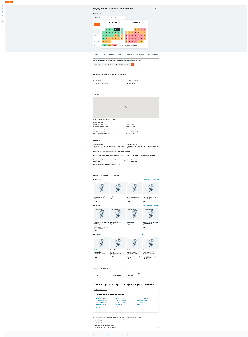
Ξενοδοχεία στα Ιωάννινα (101, 302)
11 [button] (115, 32)
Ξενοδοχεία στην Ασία (109, 334)
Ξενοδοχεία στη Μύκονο (142, 297)
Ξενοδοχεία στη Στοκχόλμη (122, 300)
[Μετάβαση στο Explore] (2, 15)
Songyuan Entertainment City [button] (116, 196)
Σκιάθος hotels (140, 306)
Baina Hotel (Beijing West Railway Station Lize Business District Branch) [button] (134, 197)
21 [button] (103, 38)
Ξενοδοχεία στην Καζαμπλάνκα (143, 298)
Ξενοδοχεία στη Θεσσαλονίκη (102, 297)
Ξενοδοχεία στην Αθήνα (142, 300)
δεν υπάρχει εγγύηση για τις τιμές (121, 319)
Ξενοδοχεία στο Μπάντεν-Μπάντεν (124, 298)
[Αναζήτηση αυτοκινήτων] (2, 11)
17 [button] (112, 35)
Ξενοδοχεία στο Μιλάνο (101, 304)
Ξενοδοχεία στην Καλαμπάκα (122, 297)
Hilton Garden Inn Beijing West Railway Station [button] (149, 251)
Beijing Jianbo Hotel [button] (131, 222)
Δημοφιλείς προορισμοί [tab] (100, 289)
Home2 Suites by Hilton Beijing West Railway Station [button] (133, 251)
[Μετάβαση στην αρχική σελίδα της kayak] (9, 2)
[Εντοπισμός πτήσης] (2, 17)
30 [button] (109, 41)
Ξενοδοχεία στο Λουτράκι (101, 300)
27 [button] (121, 38)
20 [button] (122, 35)
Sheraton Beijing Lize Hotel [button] (116, 249)
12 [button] (118, 32)
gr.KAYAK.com (95, 334)
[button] (2, 2)
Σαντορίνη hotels (99, 307)
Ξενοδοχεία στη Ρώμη (121, 302)
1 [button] (106, 29)
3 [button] (112, 29)
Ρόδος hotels (139, 304)
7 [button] (103, 32)
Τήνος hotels (98, 306)
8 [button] (106, 32)
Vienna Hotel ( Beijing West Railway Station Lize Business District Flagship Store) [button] (150, 197)
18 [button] (115, 35)
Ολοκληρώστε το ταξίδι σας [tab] (114, 289)
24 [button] (112, 38)
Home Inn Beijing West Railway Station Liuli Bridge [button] (100, 251)
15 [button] (106, 35)
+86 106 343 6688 (97, 13)
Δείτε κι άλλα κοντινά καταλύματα (151, 179)
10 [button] (112, 32)
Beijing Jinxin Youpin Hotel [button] (116, 222)
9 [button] (109, 32)
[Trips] (2, 21)
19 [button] (118, 35)
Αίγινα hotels (119, 306)
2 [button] (109, 29)
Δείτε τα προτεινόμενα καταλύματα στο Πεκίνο (148, 234)
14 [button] (103, 35)
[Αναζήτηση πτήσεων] (2, 6)
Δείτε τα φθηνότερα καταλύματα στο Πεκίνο (149, 205)
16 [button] (109, 35)
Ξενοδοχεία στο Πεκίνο (129, 334)
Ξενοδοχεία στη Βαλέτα (101, 298)
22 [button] (106, 38)
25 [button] (115, 38)
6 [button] (129, 32)
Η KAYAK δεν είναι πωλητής (101, 322)
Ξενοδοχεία (102, 334)
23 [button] (109, 38)
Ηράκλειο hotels (119, 304)
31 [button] (141, 41)
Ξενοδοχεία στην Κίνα (119, 334)
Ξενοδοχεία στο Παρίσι (141, 302)
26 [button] (118, 38)
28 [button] (103, 41)
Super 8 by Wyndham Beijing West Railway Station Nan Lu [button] (101, 196)
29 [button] (106, 41)
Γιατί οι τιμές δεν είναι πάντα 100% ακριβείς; (105, 327)
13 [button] (121, 32)
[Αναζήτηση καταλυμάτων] (2, 8)
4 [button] (115, 29)
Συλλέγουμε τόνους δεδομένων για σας (104, 325)
